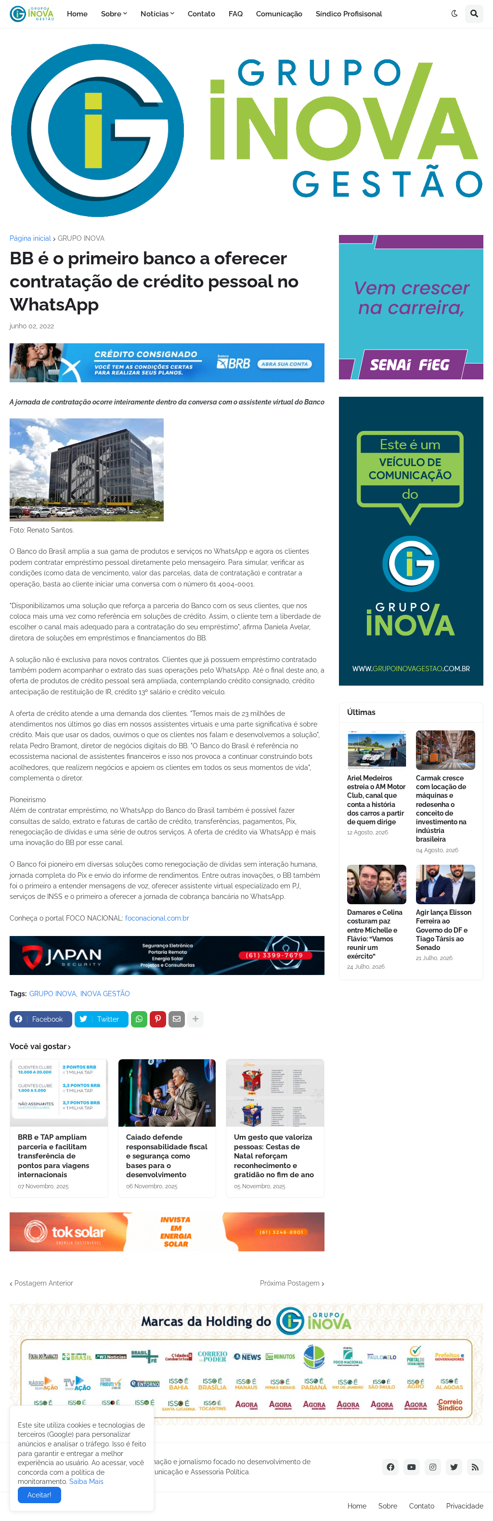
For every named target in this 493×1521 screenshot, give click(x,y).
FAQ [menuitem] (236, 14)
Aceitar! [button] (39, 1495)
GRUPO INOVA (81, 238)
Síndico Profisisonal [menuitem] (349, 14)
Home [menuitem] (77, 14)
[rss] (475, 1467)
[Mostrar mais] (195, 1019)
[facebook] (390, 1467)
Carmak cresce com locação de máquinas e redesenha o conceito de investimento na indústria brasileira (441, 808)
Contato (421, 1506)
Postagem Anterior (43, 1283)
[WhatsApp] (139, 1019)
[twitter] (454, 1467)
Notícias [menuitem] (155, 14)
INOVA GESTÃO (105, 994)
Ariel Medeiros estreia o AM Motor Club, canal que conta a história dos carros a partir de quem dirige (376, 800)
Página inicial (30, 238)
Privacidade (464, 1506)
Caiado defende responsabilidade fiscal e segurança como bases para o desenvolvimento (167, 1156)
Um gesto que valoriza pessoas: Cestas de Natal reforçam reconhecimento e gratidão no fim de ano (274, 1156)
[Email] (177, 1019)
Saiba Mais (85, 1481)
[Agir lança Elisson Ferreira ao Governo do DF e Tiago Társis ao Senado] (445, 884)
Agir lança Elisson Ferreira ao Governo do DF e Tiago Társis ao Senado (443, 930)
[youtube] (411, 1467)
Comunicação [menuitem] (279, 14)
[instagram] (433, 1467)
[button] (454, 14)
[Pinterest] (158, 1019)
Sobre (387, 1506)
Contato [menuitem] (201, 14)
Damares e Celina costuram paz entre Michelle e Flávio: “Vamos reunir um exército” (374, 934)
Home (357, 1506)
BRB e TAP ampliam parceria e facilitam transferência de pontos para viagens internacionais (53, 1156)
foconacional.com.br (157, 918)
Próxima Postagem (290, 1283)
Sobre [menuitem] (111, 14)
